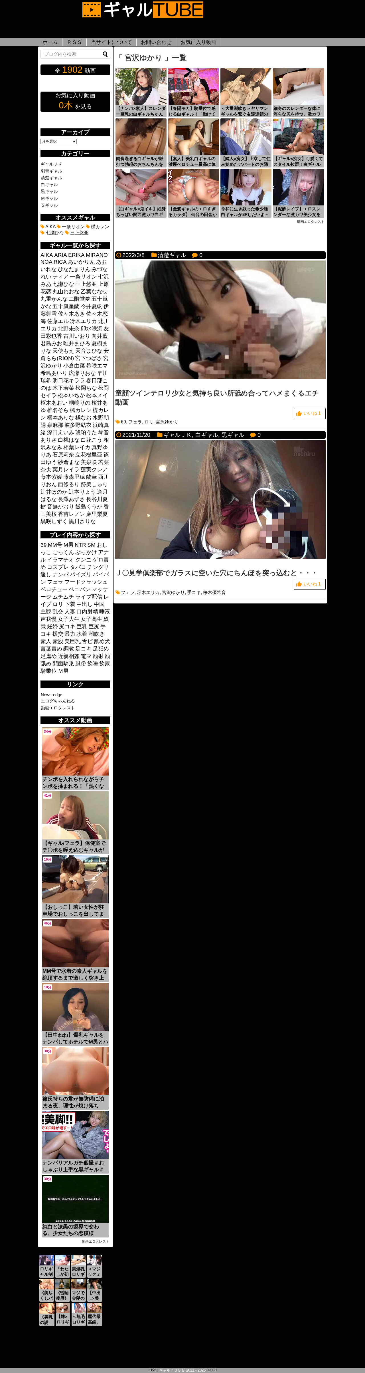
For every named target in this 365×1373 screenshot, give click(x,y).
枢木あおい (54, 403)
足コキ (83, 649)
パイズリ (81, 575)
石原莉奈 (63, 455)
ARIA (60, 255)
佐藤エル (58, 321)
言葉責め (51, 649)
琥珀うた (86, 432)
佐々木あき (71, 314)
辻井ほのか (54, 492)
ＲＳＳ (74, 42)
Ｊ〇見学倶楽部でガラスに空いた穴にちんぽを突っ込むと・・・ (216, 573)
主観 (45, 612)
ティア (60, 277)
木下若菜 (63, 388)
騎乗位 (48, 671)
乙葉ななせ (94, 291)
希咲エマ (97, 366)
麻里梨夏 (97, 514)
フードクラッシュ (86, 582)
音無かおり (60, 507)
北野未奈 (69, 329)
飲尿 (104, 664)
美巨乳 (72, 641)
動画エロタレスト (58, 707)
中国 (99, 604)
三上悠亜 (78, 232)
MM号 (55, 545)
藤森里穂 (74, 477)
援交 (57, 634)
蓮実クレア (94, 470)
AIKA (50, 226)
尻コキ (67, 626)
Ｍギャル (49, 198)
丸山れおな (66, 291)
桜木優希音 (214, 592)
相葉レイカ (76, 447)
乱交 (57, 612)
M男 (69, 545)
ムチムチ (63, 597)
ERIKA (76, 255)
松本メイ (97, 395)
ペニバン (79, 589)
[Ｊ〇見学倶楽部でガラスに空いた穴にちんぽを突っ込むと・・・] (220, 557)
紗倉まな (69, 462)
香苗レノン (71, 514)
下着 (69, 604)
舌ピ (87, 641)
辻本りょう (82, 492)
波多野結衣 (78, 425)
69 (123, 421)
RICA (60, 262)
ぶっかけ (86, 552)
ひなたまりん (74, 269)
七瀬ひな (54, 232)
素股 (57, 641)
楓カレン (81, 410)
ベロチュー (54, 589)
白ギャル (206, 435)
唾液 (104, 612)
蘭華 (91, 477)
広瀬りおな (82, 373)
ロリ (148, 421)
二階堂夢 (79, 299)
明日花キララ (68, 380)
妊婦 (52, 626)
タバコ (78, 567)
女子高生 (91, 619)
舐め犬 (102, 641)
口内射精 (87, 612)
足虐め (48, 656)
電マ (86, 656)
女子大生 (69, 619)
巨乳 (81, 626)
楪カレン (99, 226)
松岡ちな (86, 388)
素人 (45, 641)
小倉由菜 (74, 366)
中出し (84, 604)
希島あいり (54, 373)
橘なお (83, 418)
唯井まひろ (76, 343)
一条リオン (73, 226)
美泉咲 (89, 462)
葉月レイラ (66, 470)
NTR (80, 545)
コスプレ (58, 567)
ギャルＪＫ (177, 435)
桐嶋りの (79, 403)
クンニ (83, 560)
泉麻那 (55, 425)
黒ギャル (233, 435)
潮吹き (96, 634)
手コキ (194, 592)
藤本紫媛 (51, 477)
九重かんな (54, 299)
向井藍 (100, 336)
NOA (46, 262)
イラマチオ (60, 560)
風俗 (80, 664)
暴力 (69, 634)
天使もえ (63, 351)
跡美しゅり (94, 484)
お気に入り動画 (198, 42)
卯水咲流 (91, 329)
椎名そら (58, 410)
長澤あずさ (71, 499)
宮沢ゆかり (167, 421)
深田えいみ (60, 432)
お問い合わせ (156, 42)
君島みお (51, 343)
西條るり (69, 484)
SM (91, 545)
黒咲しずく (54, 521)
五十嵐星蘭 (66, 306)
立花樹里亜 (88, 455)
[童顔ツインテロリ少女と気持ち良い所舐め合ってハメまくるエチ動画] (220, 377)
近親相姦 (69, 656)
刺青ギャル (51, 170)
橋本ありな (60, 418)
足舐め (101, 649)
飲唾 (92, 664)
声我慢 (48, 619)
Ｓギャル (49, 205)
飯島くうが (88, 507)
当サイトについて (111, 42)
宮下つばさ (88, 358)
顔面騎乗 (63, 664)
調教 (68, 649)
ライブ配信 (88, 597)
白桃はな (69, 440)
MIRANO (97, 255)
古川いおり (76, 336)
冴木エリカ (148, 592)
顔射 (98, 656)
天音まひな (88, 351)
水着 (81, 634)
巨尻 (93, 626)
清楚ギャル (172, 255)
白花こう (91, 440)
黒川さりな (82, 521)
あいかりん (81, 262)
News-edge (51, 694)
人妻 (69, 612)
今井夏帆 (91, 306)
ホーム (50, 42)
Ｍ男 (63, 671)
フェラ (135, 421)
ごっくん (63, 552)
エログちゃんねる (58, 700)
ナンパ (60, 575)
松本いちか (71, 395)
